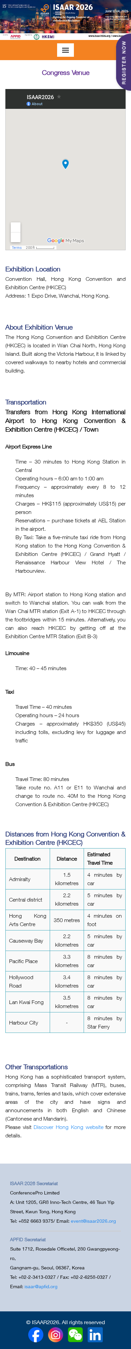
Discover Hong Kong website (68, 1127)
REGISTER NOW (123, 62)
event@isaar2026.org (93, 1221)
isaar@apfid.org (41, 1286)
